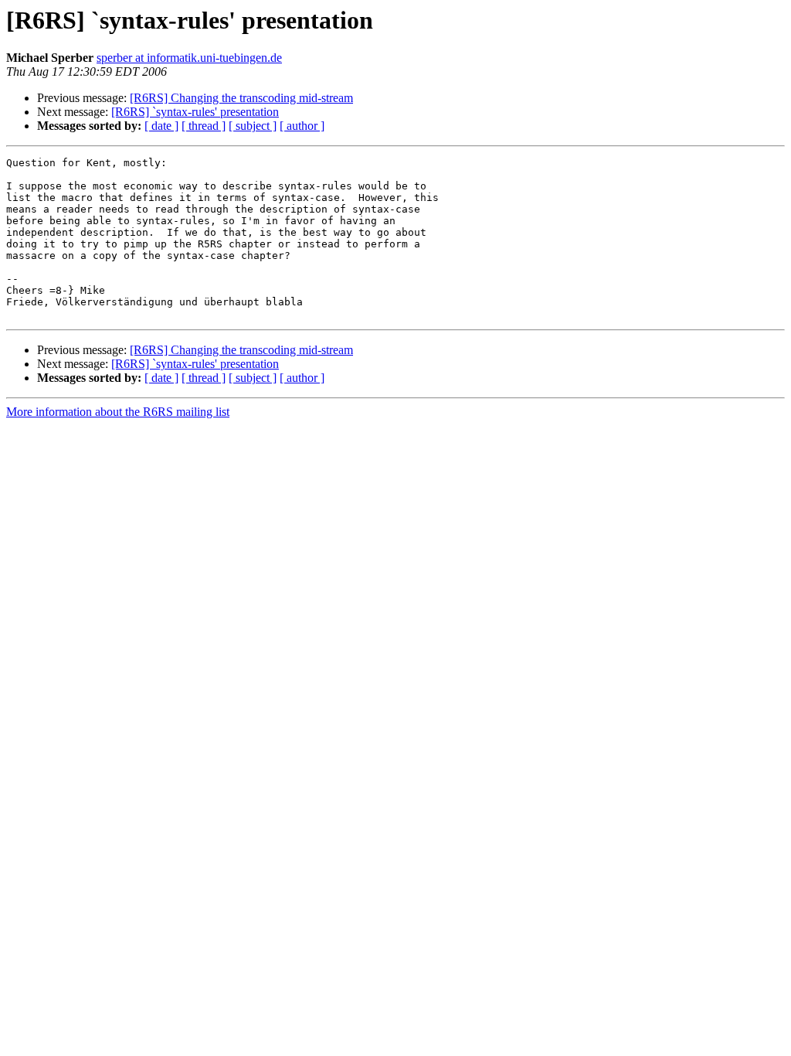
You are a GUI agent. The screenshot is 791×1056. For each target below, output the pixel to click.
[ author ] (302, 125)
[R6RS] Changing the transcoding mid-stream (241, 97)
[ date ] (161, 125)
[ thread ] (204, 125)
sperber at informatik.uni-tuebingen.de (189, 57)
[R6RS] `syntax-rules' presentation (195, 111)
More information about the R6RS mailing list (117, 411)
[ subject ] (253, 125)
